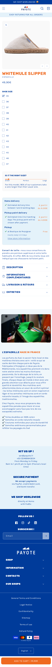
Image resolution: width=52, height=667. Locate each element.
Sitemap (26, 618)
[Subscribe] (46, 536)
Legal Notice (26, 604)
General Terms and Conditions (26, 598)
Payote (29, 640)
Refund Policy (26, 631)
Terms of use (26, 624)
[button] (3, 8)
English (24, 651)
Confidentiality (26, 611)
